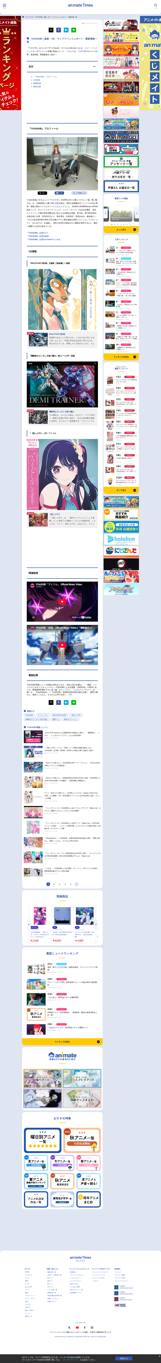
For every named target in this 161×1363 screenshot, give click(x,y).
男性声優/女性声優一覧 (54, 1295)
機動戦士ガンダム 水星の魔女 (37, 719)
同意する (124, 1358)
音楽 (26, 1301)
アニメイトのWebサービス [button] (101, 1269)
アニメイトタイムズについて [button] (79, 1269)
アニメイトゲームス (98, 1275)
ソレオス (95, 1281)
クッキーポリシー (75, 1278)
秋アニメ (50, 1284)
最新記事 (37, 87)
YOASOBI (33, 48)
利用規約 (73, 1272)
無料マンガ (28, 1316)
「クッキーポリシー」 (70, 1360)
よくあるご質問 (75, 1287)
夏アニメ (50, 1281)
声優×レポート (52, 1301)
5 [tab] (124, 224)
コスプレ (28, 1304)
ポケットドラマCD (98, 1278)
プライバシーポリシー (77, 1275)
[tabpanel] (121, 214)
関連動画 (37, 83)
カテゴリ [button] (27, 1269)
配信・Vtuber (29, 1310)
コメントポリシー (75, 1281)
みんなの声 (28, 1287)
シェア (60, 193)
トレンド (28, 1313)
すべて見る (121, 490)
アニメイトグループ (121, 1281)
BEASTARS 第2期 (59, 715)
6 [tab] (127, 224)
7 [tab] (130, 224)
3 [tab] (118, 224)
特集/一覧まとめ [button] (52, 1269)
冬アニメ (50, 1287)
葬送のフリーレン (70, 719)
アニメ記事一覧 (52, 1290)
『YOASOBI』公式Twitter (38, 236)
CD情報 (36, 80)
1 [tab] (112, 224)
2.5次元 (27, 1307)
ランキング (28, 1275)
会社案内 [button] (117, 1269)
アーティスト (43, 715)
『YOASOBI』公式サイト (38, 233)
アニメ (27, 1278)
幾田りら (56, 719)
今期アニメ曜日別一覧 (54, 1275)
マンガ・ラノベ (30, 1295)
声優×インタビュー (53, 1298)
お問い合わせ (74, 1284)
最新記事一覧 (51, 1272)
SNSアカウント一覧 (76, 1290)
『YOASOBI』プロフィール (45, 77)
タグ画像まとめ (81, 193)
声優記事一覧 (51, 1293)
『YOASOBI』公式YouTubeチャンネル (43, 239)
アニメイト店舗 (120, 1278)
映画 (26, 1293)
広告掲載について (75, 1293)
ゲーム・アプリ (30, 1298)
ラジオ (27, 1284)
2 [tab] (115, 224)
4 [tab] (121, 224)
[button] (62, 66)
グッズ (27, 1290)
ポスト (43, 193)
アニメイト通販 (120, 1275)
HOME (27, 1272)
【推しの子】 (76, 715)
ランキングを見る (62, 1042)
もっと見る (121, 230)
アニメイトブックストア (100, 1272)
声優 (26, 1281)
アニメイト (118, 1272)
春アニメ (50, 1278)
